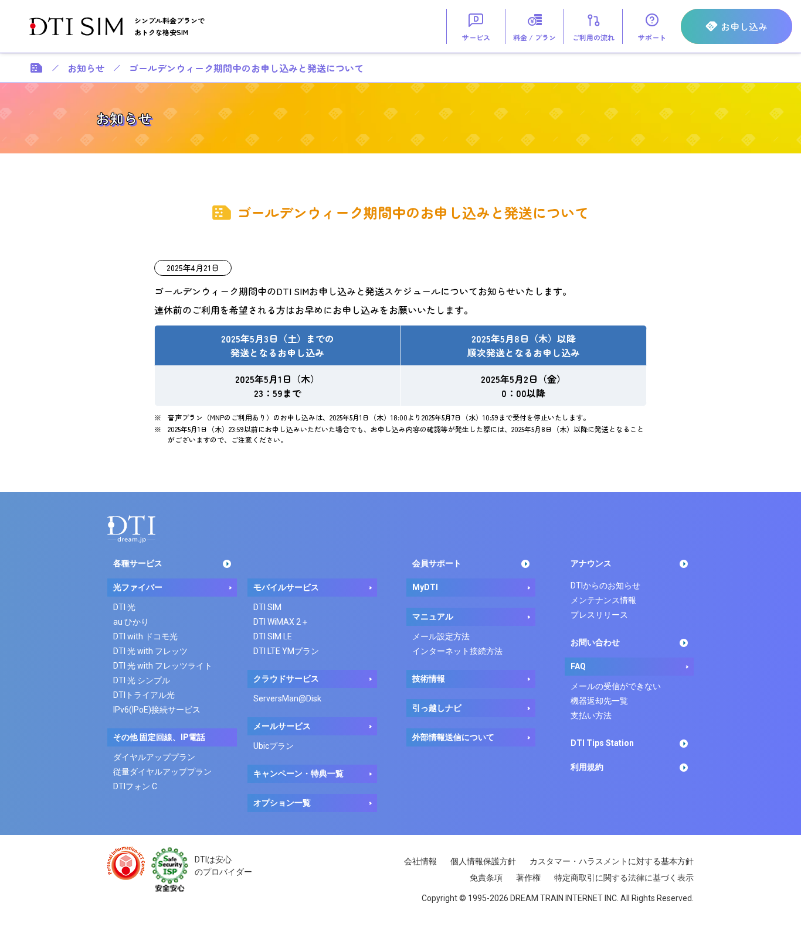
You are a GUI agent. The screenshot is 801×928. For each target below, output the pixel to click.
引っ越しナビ (436, 708)
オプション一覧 (282, 802)
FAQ (578, 666)
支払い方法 (591, 715)
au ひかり (131, 621)
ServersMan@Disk (287, 698)
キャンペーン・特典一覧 (298, 773)
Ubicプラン (273, 746)
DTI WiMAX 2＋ (281, 621)
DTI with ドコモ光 (145, 636)
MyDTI (425, 587)
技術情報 (428, 678)
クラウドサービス (286, 678)
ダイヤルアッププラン (154, 757)
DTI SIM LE (272, 636)
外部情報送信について (453, 737)
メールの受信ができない (616, 686)
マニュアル (432, 616)
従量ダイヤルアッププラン (162, 771)
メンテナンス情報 (603, 600)
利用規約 (587, 767)
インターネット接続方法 (457, 651)
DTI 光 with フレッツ (150, 651)
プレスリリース (599, 614)
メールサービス (282, 726)
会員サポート (436, 563)
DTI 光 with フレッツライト (162, 665)
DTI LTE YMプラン (286, 651)
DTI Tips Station (602, 743)
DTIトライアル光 (144, 695)
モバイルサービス (286, 587)
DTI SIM (267, 607)
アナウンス (591, 563)
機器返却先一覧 (599, 701)
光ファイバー (137, 587)
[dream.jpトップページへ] (131, 529)
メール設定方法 (441, 636)
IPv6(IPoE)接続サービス (157, 709)
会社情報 (420, 861)
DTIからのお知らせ (605, 585)
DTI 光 (124, 607)
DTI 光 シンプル (141, 680)
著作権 (528, 877)
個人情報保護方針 (483, 861)
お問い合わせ (595, 642)
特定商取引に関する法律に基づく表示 (624, 877)
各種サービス (137, 563)
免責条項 (486, 877)
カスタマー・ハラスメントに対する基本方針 (612, 861)
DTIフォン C (135, 786)
